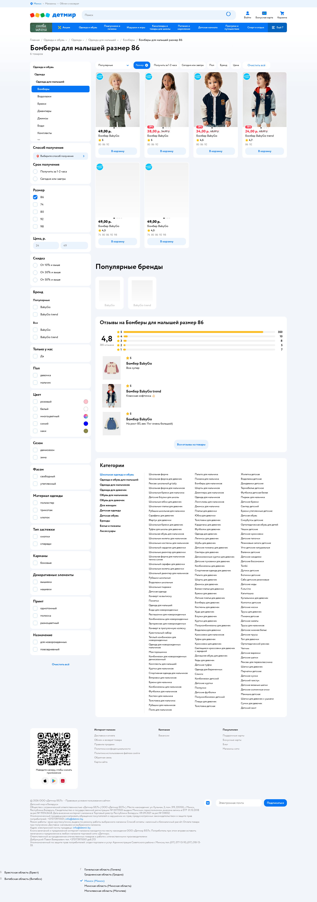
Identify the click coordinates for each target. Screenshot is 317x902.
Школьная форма (158, 474)
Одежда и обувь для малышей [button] (119, 480)
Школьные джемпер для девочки (167, 552)
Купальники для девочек (254, 598)
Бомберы (129, 40)
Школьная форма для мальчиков (167, 488)
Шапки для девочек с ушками (257, 698)
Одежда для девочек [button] (113, 490)
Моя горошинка (158, 652)
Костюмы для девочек (207, 607)
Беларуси (52, 804)
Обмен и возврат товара (108, 739)
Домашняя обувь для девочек (211, 655)
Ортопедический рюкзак (255, 643)
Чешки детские (249, 529)
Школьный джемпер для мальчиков (168, 573)
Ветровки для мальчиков (162, 677)
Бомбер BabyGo (139, 363)
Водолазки (44, 96)
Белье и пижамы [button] (110, 526)
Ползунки (200, 687)
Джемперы (44, 111)
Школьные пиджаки (160, 587)
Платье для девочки (206, 511)
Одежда (76, 40)
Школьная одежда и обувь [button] (117, 474)
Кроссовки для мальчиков (209, 634)
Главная (35, 40)
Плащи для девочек (205, 701)
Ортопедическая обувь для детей (259, 524)
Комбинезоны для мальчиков (165, 686)
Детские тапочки (250, 538)
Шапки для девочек (252, 666)
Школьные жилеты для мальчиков (168, 538)
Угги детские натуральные (255, 547)
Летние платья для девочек (210, 598)
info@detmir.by (74, 818)
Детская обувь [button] (109, 515)
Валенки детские (250, 552)
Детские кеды (248, 584)
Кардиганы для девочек (208, 524)
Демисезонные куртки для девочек (214, 556)
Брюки (41, 104)
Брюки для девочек (206, 593)
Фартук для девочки (160, 520)
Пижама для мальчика (207, 478)
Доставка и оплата (104, 735)
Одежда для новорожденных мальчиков (165, 646)
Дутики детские (250, 570)
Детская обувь (249, 515)
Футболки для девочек (207, 529)
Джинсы (42, 118)
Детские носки (249, 607)
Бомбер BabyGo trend (143, 391)
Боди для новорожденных (163, 609)
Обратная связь (103, 757)
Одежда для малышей (102, 40)
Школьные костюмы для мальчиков (169, 543)
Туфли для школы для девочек (165, 529)
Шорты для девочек (206, 579)
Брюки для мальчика (160, 682)
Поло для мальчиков (160, 709)
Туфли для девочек (205, 639)
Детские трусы (249, 634)
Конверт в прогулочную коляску (167, 628)
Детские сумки (249, 675)
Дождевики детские (252, 483)
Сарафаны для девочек (161, 515)
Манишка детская (250, 694)
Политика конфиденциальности (112, 748)
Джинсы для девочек (206, 584)
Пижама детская (250, 616)
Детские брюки (250, 501)
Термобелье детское (252, 488)
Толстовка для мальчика (162, 700)
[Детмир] (53, 15)
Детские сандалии (251, 556)
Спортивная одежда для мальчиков (168, 673)
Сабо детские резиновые (255, 579)
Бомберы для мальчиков (208, 483)
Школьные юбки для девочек (165, 501)
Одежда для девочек (206, 533)
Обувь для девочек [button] (112, 500)
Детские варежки (250, 653)
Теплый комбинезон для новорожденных (162, 639)
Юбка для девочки (205, 515)
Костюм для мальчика (161, 696)
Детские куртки (204, 683)
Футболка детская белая (254, 492)
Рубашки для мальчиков (162, 705)
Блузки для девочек (206, 616)
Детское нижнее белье (254, 630)
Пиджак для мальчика (253, 497)
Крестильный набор (160, 632)
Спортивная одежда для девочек (213, 570)
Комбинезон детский (207, 678)
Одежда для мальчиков (207, 497)
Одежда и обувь (54, 40)
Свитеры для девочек (207, 552)
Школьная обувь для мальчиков (166, 533)
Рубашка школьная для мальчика (167, 511)
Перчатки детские (251, 671)
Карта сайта (100, 761)
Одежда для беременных (208, 669)
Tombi (244, 566)
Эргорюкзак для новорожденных (167, 623)
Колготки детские (251, 602)
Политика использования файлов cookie (117, 753)
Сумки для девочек (251, 703)
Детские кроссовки (252, 533)
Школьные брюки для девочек (166, 524)
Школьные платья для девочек (166, 506)
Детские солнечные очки (255, 689)
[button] (277, 27)
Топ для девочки (250, 639)
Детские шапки (249, 657)
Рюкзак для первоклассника (256, 662)
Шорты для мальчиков (207, 488)
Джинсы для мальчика (207, 506)
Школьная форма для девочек (165, 478)
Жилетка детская (250, 474)
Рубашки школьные (160, 577)
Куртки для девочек (206, 620)
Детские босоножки (252, 561)
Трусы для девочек (251, 611)
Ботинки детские (250, 575)
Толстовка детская (205, 706)
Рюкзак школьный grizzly (163, 483)
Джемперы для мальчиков (209, 492)
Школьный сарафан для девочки (167, 564)
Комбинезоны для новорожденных (168, 619)
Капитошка (247, 593)
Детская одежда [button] (110, 510)
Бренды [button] (105, 521)
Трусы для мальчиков (252, 625)
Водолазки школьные (161, 582)
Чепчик (245, 648)
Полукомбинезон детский (210, 697)
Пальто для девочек (206, 575)
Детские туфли (203, 664)
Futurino (246, 588)
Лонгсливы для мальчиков (209, 501)
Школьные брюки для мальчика (166, 492)
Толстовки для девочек (208, 520)
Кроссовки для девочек (208, 643)
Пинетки (154, 600)
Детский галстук (250, 680)
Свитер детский (250, 506)
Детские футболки (205, 692)
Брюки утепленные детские (256, 511)
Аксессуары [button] (108, 531)
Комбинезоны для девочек (210, 566)
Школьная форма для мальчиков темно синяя (167, 558)
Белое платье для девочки (209, 588)
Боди (40, 126)
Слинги (199, 674)
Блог (225, 744)
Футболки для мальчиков (163, 691)
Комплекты (44, 133)
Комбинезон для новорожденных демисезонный (168, 658)
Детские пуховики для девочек (212, 561)
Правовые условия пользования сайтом (87, 800)
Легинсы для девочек (207, 538)
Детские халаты (249, 620)
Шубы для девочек (205, 543)
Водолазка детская (251, 478)
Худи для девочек (204, 611)
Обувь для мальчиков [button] (114, 495)
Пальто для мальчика (206, 474)
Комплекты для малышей (162, 664)
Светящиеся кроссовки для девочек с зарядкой (215, 650)
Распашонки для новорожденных (167, 614)
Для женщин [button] (108, 505)
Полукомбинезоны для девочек (213, 625)
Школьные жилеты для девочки (166, 568)
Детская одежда (157, 591)
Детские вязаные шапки (254, 685)
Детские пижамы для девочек (211, 547)
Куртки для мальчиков (161, 668)
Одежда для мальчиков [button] (115, 485)
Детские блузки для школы (164, 497)
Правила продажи (104, 744)
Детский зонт (248, 708)
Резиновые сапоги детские (256, 543)
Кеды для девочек (204, 660)
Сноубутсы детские (252, 520)
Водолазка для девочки (208, 630)
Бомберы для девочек (207, 602)
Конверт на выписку (160, 596)
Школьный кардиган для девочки (167, 547)
